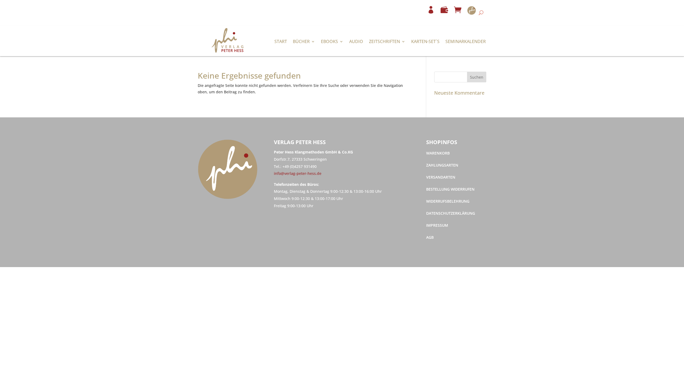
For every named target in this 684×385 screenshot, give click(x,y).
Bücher (301, 42)
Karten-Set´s (425, 42)
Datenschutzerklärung (450, 213)
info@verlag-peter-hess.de (297, 173)
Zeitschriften (384, 42)
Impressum (437, 226)
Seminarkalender (465, 42)
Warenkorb (438, 153)
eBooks (329, 42)
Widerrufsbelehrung (447, 201)
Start (280, 42)
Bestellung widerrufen (450, 189)
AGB (430, 238)
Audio (356, 42)
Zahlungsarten (442, 165)
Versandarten (440, 177)
